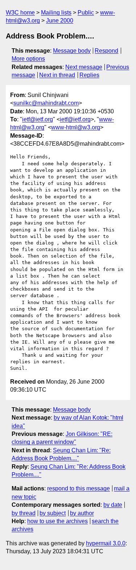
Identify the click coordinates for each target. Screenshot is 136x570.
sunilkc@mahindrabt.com (46, 103)
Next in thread (57, 75)
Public (86, 12)
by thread (24, 513)
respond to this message (78, 488)
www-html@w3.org (75, 127)
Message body (72, 51)
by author (82, 513)
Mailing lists (56, 12)
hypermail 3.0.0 (105, 543)
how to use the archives (57, 521)
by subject (53, 513)
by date (112, 505)
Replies (89, 75)
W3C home (20, 12)
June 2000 (59, 20)
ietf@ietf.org (37, 119)
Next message (83, 67)
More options (28, 59)
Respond (106, 51)
